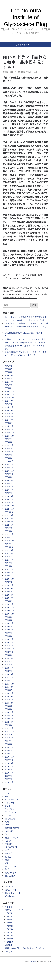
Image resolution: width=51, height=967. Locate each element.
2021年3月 (9, 566)
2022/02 (10, 916)
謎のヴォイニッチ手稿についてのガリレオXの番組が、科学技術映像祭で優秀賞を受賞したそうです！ (26, 326)
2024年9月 (9, 439)
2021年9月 (9, 550)
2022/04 (10, 922)
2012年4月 (9, 721)
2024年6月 (9, 448)
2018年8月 (9, 658)
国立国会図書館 (12, 828)
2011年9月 (9, 734)
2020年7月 (9, 585)
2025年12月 (10, 391)
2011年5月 (9, 737)
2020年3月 (9, 597)
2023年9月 (9, 477)
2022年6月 (9, 524)
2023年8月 (9, 480)
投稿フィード (11, 889)
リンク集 (9, 906)
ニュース (9, 815)
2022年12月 (10, 505)
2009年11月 (10, 756)
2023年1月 (9, 502)
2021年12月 (10, 540)
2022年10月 (10, 512)
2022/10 (10, 941)
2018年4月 (9, 671)
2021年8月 (9, 553)
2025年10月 (10, 397)
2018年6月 (9, 664)
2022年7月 (9, 521)
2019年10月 (10, 613)
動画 (7, 821)
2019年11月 (10, 610)
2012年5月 (9, 718)
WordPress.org (11, 896)
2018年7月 (9, 661)
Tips (6, 796)
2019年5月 (9, 629)
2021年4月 (9, 563)
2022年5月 (9, 528)
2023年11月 (10, 470)
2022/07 (10, 932)
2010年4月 (9, 750)
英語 (7, 869)
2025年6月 (9, 410)
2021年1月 (9, 569)
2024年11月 (10, 432)
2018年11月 (10, 648)
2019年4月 (9, 633)
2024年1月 (9, 464)
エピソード (19, 275)
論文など (9, 951)
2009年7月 (9, 766)
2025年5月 (9, 413)
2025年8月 (9, 404)
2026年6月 (9, 372)
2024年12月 (10, 429)
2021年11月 (10, 544)
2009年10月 (10, 760)
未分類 (8, 840)
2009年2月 (9, 782)
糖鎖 (7, 859)
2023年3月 (9, 496)
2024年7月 (9, 445)
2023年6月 (9, 486)
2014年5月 (9, 706)
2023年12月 (10, 467)
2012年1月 (9, 728)
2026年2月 (9, 385)
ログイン (9, 886)
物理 (7, 850)
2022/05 (10, 926)
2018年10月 (10, 652)
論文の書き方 (11, 872)
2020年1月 (9, 604)
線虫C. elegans (11, 866)
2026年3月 (9, 381)
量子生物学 (10, 875)
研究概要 (9, 945)
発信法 (41, 275)
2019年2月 (9, 639)
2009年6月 (9, 769)
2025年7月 (9, 407)
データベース (11, 812)
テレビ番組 (31, 275)
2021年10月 (10, 547)
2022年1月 (9, 537)
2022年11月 (10, 508)
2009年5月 (9, 772)
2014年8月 (9, 702)
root (35, 72)
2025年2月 (9, 423)
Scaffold (33, 961)
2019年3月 (9, 636)
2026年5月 (9, 375)
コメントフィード (13, 892)
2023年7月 (9, 483)
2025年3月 (9, 419)
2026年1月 (9, 388)
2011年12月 (10, 731)
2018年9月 (9, 655)
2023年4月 (9, 493)
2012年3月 (9, 725)
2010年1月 (9, 753)
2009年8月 (9, 763)
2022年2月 (9, 534)
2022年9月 (9, 515)
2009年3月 (9, 779)
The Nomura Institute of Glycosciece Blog (25, 17)
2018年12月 (10, 645)
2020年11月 (10, 575)
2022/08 (10, 935)
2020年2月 (9, 601)
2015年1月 (9, 699)
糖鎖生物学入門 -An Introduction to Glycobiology (25, 948)
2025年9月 (9, 400)
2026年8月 (9, 366)
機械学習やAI (11, 847)
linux (7, 793)
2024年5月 (9, 451)
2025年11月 (10, 394)
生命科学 (9, 853)
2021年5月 (9, 559)
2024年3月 (9, 458)
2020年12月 (10, 572)
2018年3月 (9, 674)
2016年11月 (10, 680)
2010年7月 (9, 747)
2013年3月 (9, 709)
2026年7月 (9, 369)
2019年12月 (10, 607)
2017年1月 (9, 677)
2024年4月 (9, 455)
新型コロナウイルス (14, 837)
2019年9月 (9, 617)
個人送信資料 (11, 818)
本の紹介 (9, 844)
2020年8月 (9, 582)
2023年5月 (9, 489)
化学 (7, 824)
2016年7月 (9, 690)
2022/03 (10, 919)
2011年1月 (9, 741)
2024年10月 (10, 435)
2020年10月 (10, 578)
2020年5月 (9, 591)
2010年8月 (9, 744)
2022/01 (10, 913)
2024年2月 (9, 461)
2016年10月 (10, 683)
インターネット (12, 799)
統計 (7, 863)
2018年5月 (9, 667)
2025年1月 (9, 426)
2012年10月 (10, 715)
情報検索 (9, 831)
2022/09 (10, 938)
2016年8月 (9, 687)
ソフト (8, 805)
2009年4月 (9, 776)
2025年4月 (9, 416)
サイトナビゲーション (25, 44)
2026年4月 (9, 378)
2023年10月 (10, 474)
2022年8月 (9, 518)
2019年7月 (9, 623)
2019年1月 (9, 642)
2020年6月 (9, 588)
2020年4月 (9, 594)
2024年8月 (9, 442)
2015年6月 (9, 696)
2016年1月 (9, 693)
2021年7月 (9, 556)
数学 (7, 834)
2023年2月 (9, 499)
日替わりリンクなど (14, 910)
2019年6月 (9, 626)
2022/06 (10, 929)
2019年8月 (9, 620)
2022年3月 (9, 531)
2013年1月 (9, 712)
